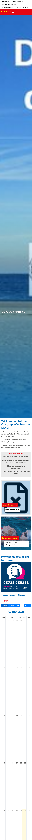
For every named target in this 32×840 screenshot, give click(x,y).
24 (4, 811)
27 (4, 620)
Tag (18, 606)
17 (4, 763)
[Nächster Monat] (29, 605)
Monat (4, 606)
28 (8, 620)
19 (13, 763)
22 (25, 763)
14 (21, 715)
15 (25, 715)
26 (13, 811)
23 (29, 763)
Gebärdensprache (17, 1)
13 (17, 715)
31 (21, 620)
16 (29, 715)
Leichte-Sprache (6, 1)
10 (4, 715)
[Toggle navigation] (13, 12)
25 (8, 811)
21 (21, 763)
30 (17, 620)
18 (8, 763)
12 (13, 715)
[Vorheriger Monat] (25, 605)
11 (8, 715)
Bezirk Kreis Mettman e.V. (9, 7)
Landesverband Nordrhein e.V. (10, 4)
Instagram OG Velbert (22, 7)
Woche (11, 606)
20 (17, 763)
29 (13, 620)
